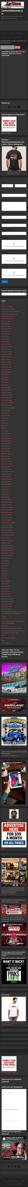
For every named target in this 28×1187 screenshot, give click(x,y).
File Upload (5, 238)
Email (4, 192)
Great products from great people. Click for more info (14, 916)
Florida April (4, 420)
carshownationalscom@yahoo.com (10, 755)
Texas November (6, 586)
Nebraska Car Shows (7, 517)
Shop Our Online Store (7, 318)
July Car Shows (5, 341)
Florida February (6, 415)
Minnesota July (5, 497)
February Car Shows (6, 329)
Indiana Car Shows (6, 453)
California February (6, 372)
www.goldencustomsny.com (8, 894)
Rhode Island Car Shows (7, 548)
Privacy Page (5, 625)
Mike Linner (5, 1127)
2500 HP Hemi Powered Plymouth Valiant (12, 628)
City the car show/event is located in (13, 214)
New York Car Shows (7, 530)
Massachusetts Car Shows (8, 471)
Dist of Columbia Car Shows (8, 408)
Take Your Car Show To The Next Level (11, 311)
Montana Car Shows (6, 514)
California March (5, 374)
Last (16, 188)
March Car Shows (6, 331)
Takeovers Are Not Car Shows (14, 820)
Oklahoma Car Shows (7, 540)
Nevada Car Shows (6, 520)
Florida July (4, 428)
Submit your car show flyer (8, 309)
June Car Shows (5, 339)
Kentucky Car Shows (6, 461)
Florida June (4, 425)
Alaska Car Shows (6, 359)
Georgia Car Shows (6, 443)
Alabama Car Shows (6, 357)
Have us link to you (7, 230)
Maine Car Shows (6, 466)
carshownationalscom (15, 1127)
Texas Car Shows (6, 558)
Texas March (5, 565)
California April (5, 377)
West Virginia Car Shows (7, 601)
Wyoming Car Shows (7, 606)
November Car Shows (7, 351)
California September (7, 390)
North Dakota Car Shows (8, 535)
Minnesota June (5, 494)
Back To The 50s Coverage (8, 638)
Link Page (4, 618)
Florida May (4, 423)
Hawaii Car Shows (6, 446)
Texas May (4, 571)
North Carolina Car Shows (8, 532)
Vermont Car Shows (6, 594)
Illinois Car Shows (6, 451)
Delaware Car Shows (7, 405)
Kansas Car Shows (6, 458)
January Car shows (6, 326)
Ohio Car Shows (5, 537)
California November (7, 395)
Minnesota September (7, 502)
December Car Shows (7, 354)
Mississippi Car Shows (7, 512)
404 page (4, 616)
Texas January (5, 560)
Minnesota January (6, 481)
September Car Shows (7, 346)
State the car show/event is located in (13, 222)
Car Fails (4, 640)
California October (6, 392)
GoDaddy (19, 1184)
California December (7, 397)
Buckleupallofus (5, 323)
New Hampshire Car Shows (8, 522)
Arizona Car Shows (6, 362)
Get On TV (4, 304)
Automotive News (6, 321)
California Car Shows (7, 367)
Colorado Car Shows (7, 400)
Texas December (6, 588)
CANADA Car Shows (6, 609)
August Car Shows (6, 344)
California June (5, 382)
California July (5, 385)
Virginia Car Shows (6, 596)
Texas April (4, 568)
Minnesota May (5, 492)
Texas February (5, 563)
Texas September (6, 581)
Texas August (5, 578)
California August (6, 387)
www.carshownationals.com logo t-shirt (11, 1022)
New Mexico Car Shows (7, 527)
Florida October (5, 436)
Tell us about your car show (10, 200)
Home (3, 635)
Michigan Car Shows (6, 474)
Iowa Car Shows (5, 456)
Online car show (5, 643)
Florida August (5, 430)
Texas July (4, 576)
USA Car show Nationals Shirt (14, 172)
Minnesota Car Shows (7, 479)
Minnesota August (6, 499)
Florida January (5, 413)
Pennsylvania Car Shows (7, 545)
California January (6, 369)
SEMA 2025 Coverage (7, 306)
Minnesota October (6, 504)
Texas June (4, 573)
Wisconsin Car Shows (7, 604)
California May (5, 380)
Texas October (5, 583)
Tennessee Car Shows (7, 555)
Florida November (6, 438)
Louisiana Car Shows (7, 464)
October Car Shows (6, 349)
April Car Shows (5, 334)
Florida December (6, 441)
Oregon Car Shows (6, 543)
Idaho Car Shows (6, 448)
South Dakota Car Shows (8, 553)
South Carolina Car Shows (8, 550)
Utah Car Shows (5, 591)
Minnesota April (5, 489)
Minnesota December (7, 509)
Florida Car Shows (6, 410)
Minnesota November (7, 507)
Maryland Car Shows (7, 469)
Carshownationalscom (14, 173)
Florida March (5, 418)
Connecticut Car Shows (7, 402)
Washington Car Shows (7, 599)
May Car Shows (5, 336)
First (3, 188)
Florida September (6, 433)
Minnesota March (6, 486)
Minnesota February (6, 484)
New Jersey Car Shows (7, 525)
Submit (5, 282)
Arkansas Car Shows (6, 364)
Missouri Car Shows (6, 476)
